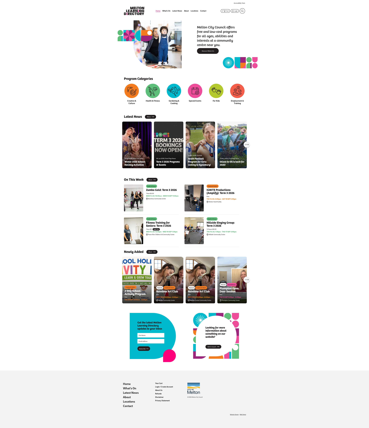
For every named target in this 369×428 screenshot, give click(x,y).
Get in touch (213, 347)
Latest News (177, 11)
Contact (203, 11)
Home (158, 11)
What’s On (166, 11)
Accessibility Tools (239, 3)
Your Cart (158, 383)
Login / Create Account (164, 387)
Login (236, 11)
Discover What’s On (208, 51)
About (186, 11)
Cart (225, 11)
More (150, 117)
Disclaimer (159, 397)
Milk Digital (243, 414)
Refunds (158, 393)
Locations (194, 11)
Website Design (234, 414)
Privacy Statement (162, 400)
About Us (158, 390)
